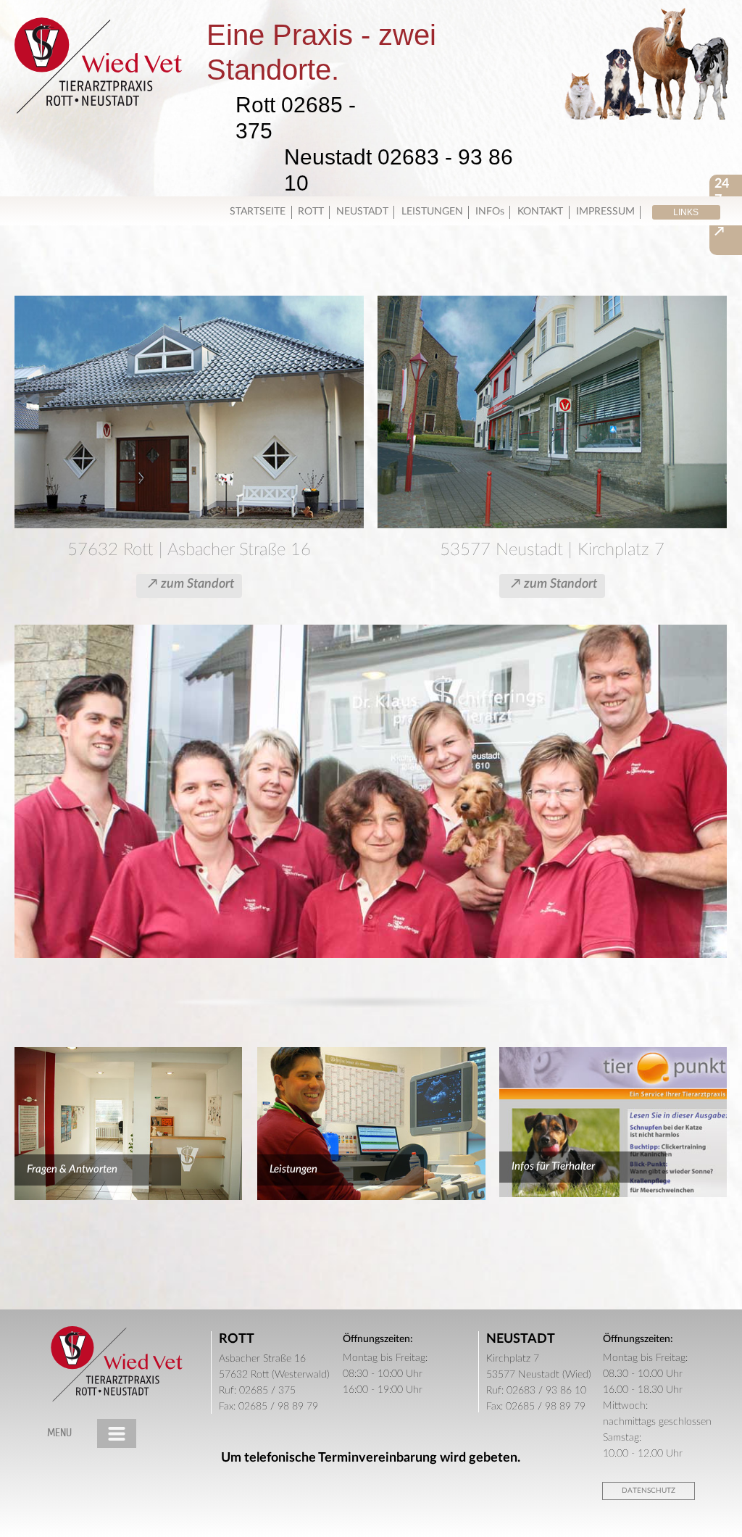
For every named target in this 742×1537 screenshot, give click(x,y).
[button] (686, 212)
